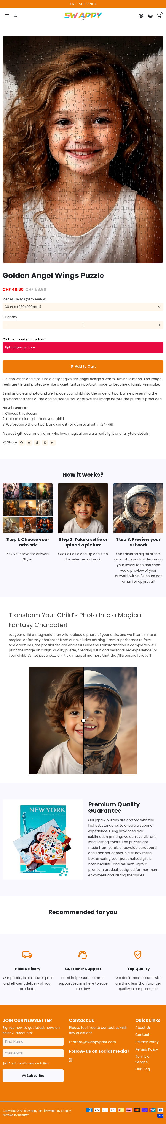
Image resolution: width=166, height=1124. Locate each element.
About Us (143, 1027)
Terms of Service (143, 1059)
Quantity (10, 317)
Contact (142, 1034)
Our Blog (142, 1069)
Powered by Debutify (16, 1115)
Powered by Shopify (58, 1111)
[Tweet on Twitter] (29, 443)
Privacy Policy (147, 1042)
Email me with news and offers (29, 1063)
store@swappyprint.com (92, 1042)
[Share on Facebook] (22, 443)
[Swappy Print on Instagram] (70, 1060)
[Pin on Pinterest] (37, 443)
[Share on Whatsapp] (45, 443)
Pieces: (24, 299)
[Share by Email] (53, 443)
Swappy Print (35, 1111)
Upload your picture (20, 347)
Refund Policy (146, 1049)
